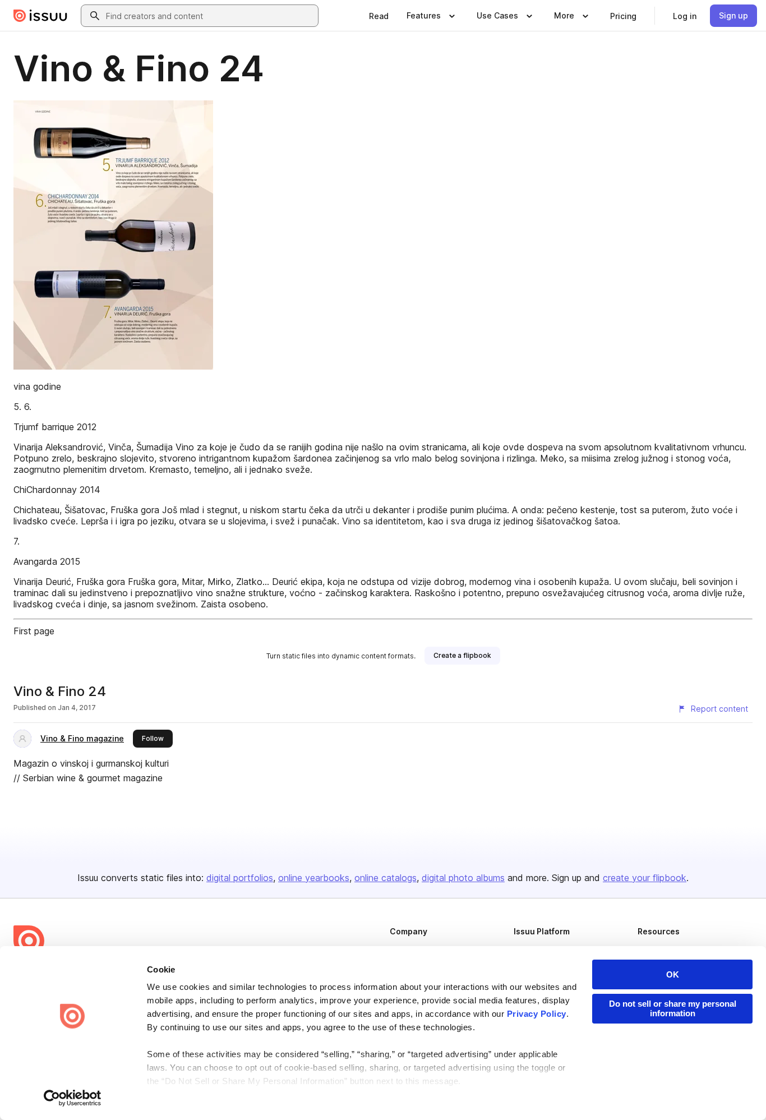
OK (672, 974)
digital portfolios (239, 877)
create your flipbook (644, 877)
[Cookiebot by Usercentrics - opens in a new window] (73, 1098)
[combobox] (209, 15)
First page (33, 631)
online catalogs (385, 877)
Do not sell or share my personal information (672, 1008)
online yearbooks (313, 877)
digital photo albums (463, 877)
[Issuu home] (40, 16)
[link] (379, 15)
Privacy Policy (536, 1013)
